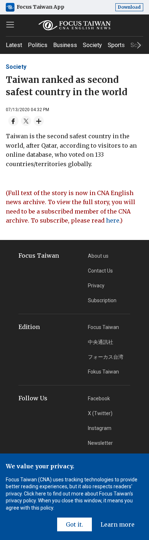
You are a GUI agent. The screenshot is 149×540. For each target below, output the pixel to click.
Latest (14, 45)
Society (92, 45)
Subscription (102, 300)
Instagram (99, 428)
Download (129, 7)
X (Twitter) (100, 413)
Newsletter (100, 443)
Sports (116, 45)
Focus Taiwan (103, 327)
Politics (37, 45)
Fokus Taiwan (103, 372)
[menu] (10, 24)
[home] (74, 25)
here (112, 220)
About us (98, 256)
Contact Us (100, 271)
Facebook (99, 398)
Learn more (118, 524)
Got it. (74, 524)
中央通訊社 (100, 342)
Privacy (96, 285)
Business (65, 45)
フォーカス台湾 (105, 357)
